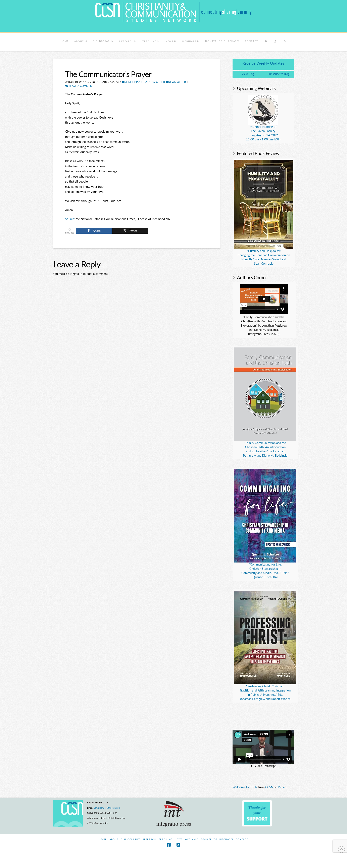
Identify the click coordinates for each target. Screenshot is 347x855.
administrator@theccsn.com (107, 808)
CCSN (269, 787)
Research (149, 839)
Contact (242, 839)
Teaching (165, 839)
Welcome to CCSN (245, 787)
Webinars (191, 839)
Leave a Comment (81, 86)
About (113, 839)
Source (69, 219)
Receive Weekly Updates (263, 63)
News (178, 839)
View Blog (248, 74)
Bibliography (130, 839)
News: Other (177, 82)
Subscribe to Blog (278, 74)
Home (103, 839)
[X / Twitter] (178, 845)
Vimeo (282, 787)
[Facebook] (168, 845)
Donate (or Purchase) (217, 839)
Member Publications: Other (144, 82)
